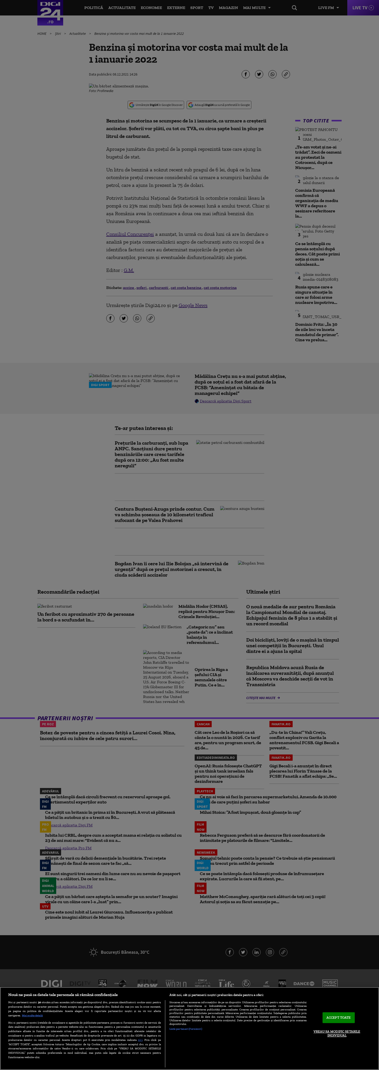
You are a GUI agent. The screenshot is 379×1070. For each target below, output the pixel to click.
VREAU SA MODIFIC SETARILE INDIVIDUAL (337, 1034)
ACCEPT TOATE (338, 1017)
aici (140, 1040)
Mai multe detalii (32, 1015)
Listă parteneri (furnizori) (185, 1029)
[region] (189, 1028)
